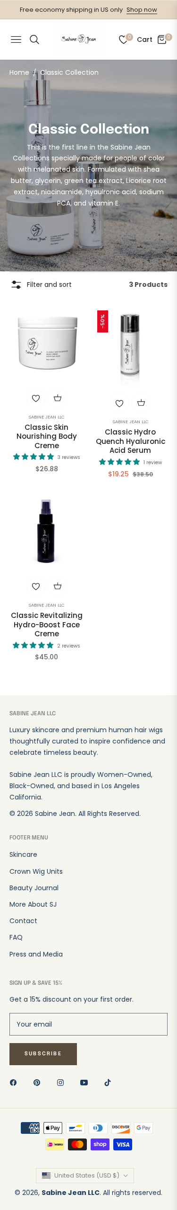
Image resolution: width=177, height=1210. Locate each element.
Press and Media (36, 954)
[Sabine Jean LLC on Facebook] (15, 1082)
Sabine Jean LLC (46, 417)
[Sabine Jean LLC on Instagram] (63, 1082)
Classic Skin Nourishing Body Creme (47, 437)
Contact (23, 920)
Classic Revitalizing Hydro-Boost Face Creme (47, 625)
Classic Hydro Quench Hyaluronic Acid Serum (130, 441)
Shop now (141, 9)
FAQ (16, 937)
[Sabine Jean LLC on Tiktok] (110, 1082)
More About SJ (33, 904)
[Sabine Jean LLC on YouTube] (86, 1082)
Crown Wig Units (36, 871)
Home (19, 72)
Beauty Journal (34, 888)
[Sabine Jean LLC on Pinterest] (39, 1082)
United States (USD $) (86, 1175)
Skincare (23, 854)
